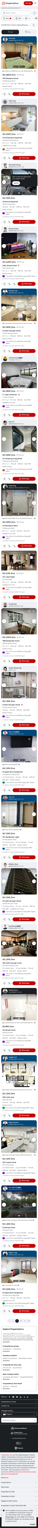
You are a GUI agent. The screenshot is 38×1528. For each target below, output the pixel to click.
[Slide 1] (13, 632)
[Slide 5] (15, 66)
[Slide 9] (22, 66)
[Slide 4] (13, 66)
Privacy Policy (9, 1517)
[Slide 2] (14, 632)
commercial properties (11, 1474)
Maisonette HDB (28, 1339)
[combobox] (18, 13)
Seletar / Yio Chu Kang (10, 1358)
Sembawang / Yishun (25, 1358)
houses (33, 1472)
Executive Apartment (16, 1339)
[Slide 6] (16, 66)
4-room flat (20, 1338)
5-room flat (28, 1338)
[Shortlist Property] (33, 45)
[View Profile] (19, 39)
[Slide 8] (21, 66)
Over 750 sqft (7, 1367)
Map (29, 32)
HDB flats (12, 1472)
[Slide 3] (16, 632)
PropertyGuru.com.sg (7, 1455)
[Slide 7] (18, 66)
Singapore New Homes (9, 1501)
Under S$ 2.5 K (7, 1349)
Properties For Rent (8, 1496)
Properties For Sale (8, 1492)
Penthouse (14, 1386)
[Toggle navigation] (35, 3)
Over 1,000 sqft (17, 1367)
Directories (5, 1487)
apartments (4, 1472)
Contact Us (5, 1406)
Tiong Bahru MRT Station (10, 1377)
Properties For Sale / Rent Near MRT (13, 1506)
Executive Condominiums (23, 1472)
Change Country (7, 1411)
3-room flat (12, 1338)
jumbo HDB (6, 1339)
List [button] (12, 32)
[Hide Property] (29, 45)
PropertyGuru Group (8, 1402)
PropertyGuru (6, 1482)
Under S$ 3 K (17, 1349)
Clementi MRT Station (26, 1377)
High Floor (6, 1386)
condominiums (24, 1470)
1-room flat (29, 1336)
